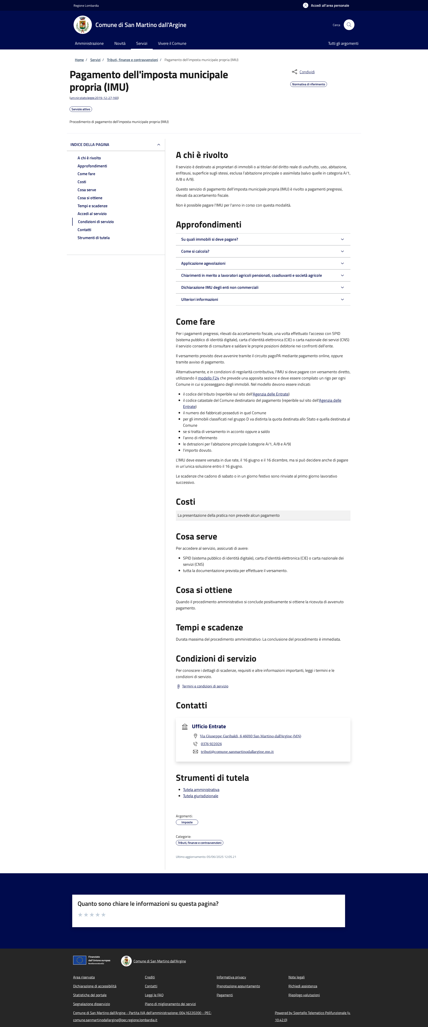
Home (79, 59)
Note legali (296, 977)
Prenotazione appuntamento (238, 986)
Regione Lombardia (86, 5)
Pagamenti (225, 995)
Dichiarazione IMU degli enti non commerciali (219, 287)
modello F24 (208, 378)
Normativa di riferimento (308, 83)
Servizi (95, 59)
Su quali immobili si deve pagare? (209, 239)
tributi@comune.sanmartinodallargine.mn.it (237, 751)
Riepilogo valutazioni (304, 995)
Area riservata (84, 977)
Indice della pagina (89, 144)
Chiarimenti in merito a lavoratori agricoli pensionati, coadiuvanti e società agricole (251, 275)
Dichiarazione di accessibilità (94, 986)
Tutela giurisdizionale (200, 796)
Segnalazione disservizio (91, 1004)
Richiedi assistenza (302, 986)
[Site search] (349, 24)
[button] (326, 5)
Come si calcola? (195, 251)
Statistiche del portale (90, 995)
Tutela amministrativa (201, 790)
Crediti (150, 977)
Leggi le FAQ (154, 995)
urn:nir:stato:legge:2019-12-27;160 (94, 97)
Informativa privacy (231, 977)
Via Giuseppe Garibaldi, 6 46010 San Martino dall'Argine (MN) (250, 736)
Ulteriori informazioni (199, 299)
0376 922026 (211, 744)
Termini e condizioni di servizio (205, 686)
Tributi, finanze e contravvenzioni (132, 59)
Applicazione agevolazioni (203, 263)
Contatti (151, 986)
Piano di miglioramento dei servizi (170, 1004)
